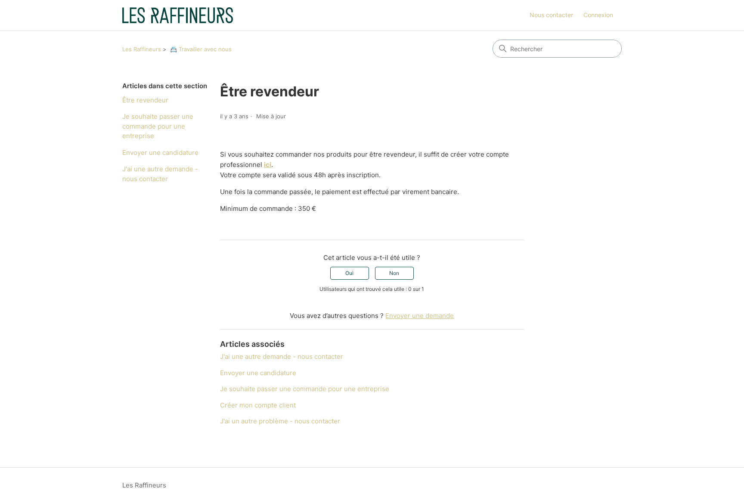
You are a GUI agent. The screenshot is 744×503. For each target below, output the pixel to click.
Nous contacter (551, 15)
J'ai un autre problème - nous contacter (280, 421)
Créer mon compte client (258, 405)
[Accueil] (177, 15)
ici (267, 164)
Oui (349, 273)
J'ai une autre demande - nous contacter (160, 174)
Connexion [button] (598, 15)
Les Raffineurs (141, 49)
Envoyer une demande (419, 316)
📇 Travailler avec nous (201, 49)
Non (394, 273)
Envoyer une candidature (160, 152)
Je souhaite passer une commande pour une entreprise (157, 126)
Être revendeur (145, 100)
